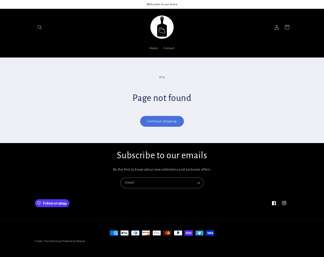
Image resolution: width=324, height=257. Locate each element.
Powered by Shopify (73, 241)
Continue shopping (162, 121)
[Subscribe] (198, 182)
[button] (40, 27)
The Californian (53, 241)
